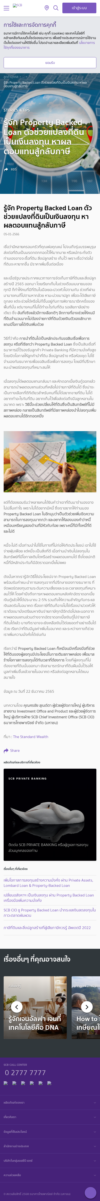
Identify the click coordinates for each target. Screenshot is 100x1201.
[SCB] (17, 5)
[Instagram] (49, 1082)
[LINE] (14, 1082)
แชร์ (13, 169)
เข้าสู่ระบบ (79, 8)
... (23, 77)
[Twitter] (40, 1082)
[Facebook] (6, 1082)
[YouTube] (32, 1082)
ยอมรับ (50, 62)
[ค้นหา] (56, 8)
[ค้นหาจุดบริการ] (47, 8)
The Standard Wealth (30, 737)
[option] (35, 1007)
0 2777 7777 (25, 1072)
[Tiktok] (23, 1082)
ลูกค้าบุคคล (11, 77)
